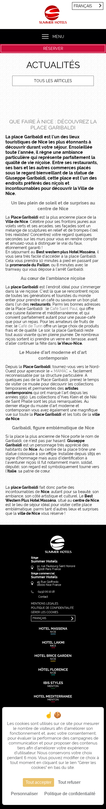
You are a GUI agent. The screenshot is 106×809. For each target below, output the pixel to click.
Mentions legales (44, 603)
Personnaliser (24, 793)
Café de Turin (30, 326)
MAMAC (61, 371)
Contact (43, 596)
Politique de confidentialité (52, 607)
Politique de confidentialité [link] (69, 793)
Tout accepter (38, 782)
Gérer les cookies (44, 612)
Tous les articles (53, 81)
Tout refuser (69, 782)
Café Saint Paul (63, 308)
